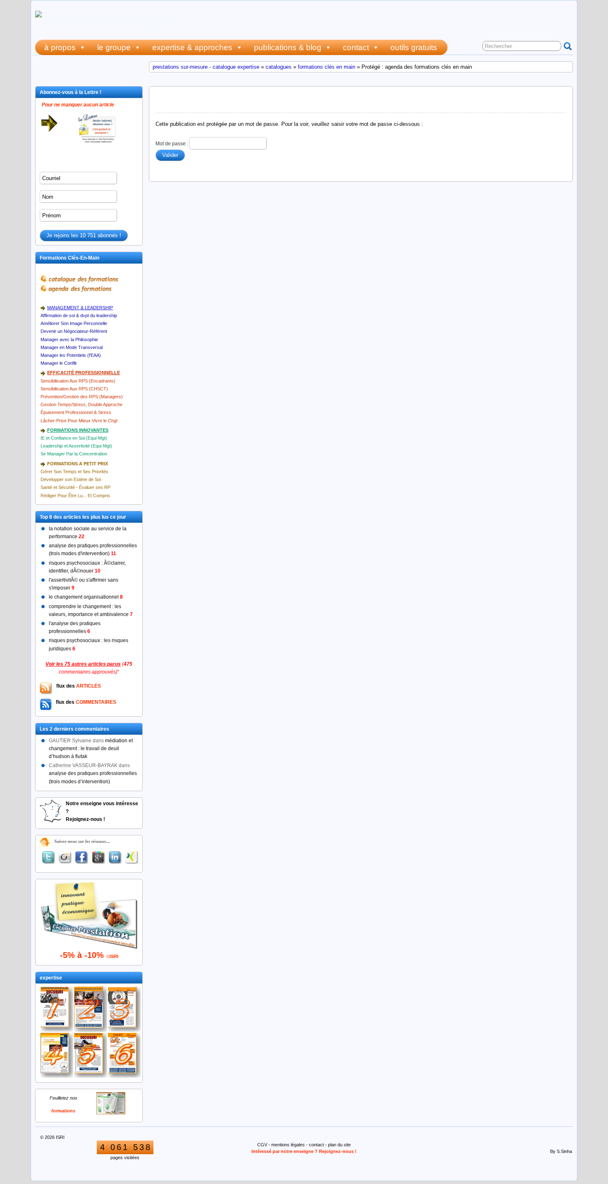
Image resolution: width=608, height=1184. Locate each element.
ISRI (60, 1137)
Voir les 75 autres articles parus (83, 664)
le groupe (114, 47)
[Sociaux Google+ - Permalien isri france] (98, 857)
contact (356, 47)
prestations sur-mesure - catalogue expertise (206, 67)
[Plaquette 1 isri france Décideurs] (57, 1009)
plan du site (339, 1144)
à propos (60, 47)
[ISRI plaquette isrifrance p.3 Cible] (124, 1009)
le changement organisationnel (86, 597)
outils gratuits (413, 47)
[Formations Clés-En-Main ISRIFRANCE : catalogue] (110, 1113)
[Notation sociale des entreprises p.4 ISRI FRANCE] (57, 1055)
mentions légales (288, 1144)
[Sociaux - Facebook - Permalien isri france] (82, 857)
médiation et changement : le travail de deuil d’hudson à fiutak (91, 748)
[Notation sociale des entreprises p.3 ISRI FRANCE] (124, 1055)
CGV (262, 1144)
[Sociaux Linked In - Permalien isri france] (115, 857)
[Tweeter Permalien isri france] (48, 857)
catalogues (279, 67)
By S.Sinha (561, 1151)
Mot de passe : (172, 143)
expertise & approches (192, 47)
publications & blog (287, 47)
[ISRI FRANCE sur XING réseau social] (132, 857)
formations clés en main (326, 67)
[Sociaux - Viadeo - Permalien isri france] (65, 858)
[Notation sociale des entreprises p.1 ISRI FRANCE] (90, 1055)
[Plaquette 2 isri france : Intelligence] (90, 1009)
